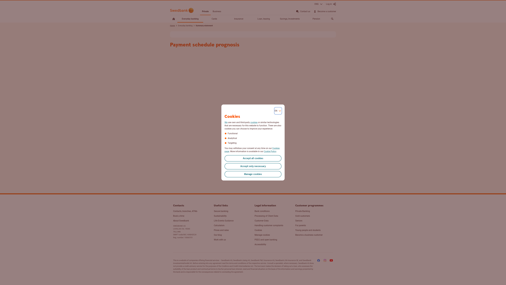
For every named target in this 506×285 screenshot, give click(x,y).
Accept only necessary (253, 166)
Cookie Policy (270, 151)
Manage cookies (253, 174)
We (226, 122)
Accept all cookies (253, 158)
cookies (253, 122)
